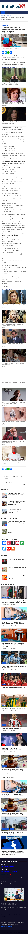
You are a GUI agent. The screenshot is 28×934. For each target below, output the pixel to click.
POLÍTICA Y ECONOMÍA (6, 597)
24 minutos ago (6, 604)
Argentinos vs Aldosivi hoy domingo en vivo (13, 708)
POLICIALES (9, 618)
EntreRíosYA (17, 48)
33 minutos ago (6, 648)
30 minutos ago (6, 625)
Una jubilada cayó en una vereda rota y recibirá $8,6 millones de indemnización (16, 503)
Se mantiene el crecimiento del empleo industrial (12, 477)
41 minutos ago (6, 710)
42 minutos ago (6, 730)
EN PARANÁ (4, 618)
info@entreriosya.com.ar (7, 866)
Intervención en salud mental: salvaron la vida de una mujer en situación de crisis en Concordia (13, 645)
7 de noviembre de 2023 (8, 48)
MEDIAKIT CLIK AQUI (6, 874)
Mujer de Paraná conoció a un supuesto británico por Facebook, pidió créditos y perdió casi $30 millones (13, 853)
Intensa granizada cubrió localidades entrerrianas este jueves (15, 531)
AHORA (3, 744)
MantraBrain (21, 932)
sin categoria (4, 25)
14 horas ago (5, 751)
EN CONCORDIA (4, 640)
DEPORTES (4, 662)
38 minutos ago (6, 669)
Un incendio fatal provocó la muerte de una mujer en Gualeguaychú (15, 511)
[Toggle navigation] (6, 12)
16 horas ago (5, 773)
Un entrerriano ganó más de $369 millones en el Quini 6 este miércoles (16, 577)
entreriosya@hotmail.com (7, 926)
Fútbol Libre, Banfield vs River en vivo (12, 728)
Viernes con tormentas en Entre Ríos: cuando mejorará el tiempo (16, 522)
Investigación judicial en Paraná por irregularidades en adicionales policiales (17, 495)
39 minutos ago (6, 691)
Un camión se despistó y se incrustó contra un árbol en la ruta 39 (13, 483)
